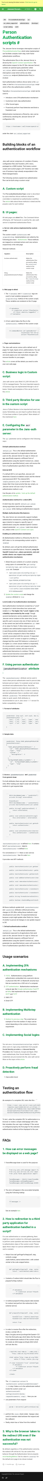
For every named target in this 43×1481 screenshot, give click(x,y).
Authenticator (22, 240)
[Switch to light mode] (35, 9)
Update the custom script (14, 594)
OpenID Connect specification (22, 63)
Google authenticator (25, 989)
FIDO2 (8, 976)
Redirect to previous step (14, 1019)
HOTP (8, 994)
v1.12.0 (27, 9)
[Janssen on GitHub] (2, 1477)
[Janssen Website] (6, 1477)
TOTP (15, 994)
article (8, 201)
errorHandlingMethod (10, 1457)
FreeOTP (36, 989)
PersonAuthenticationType (12, 51)
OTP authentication (12, 986)
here (14, 417)
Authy (9, 991)
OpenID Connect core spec (24, 530)
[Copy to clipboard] (38, 124)
